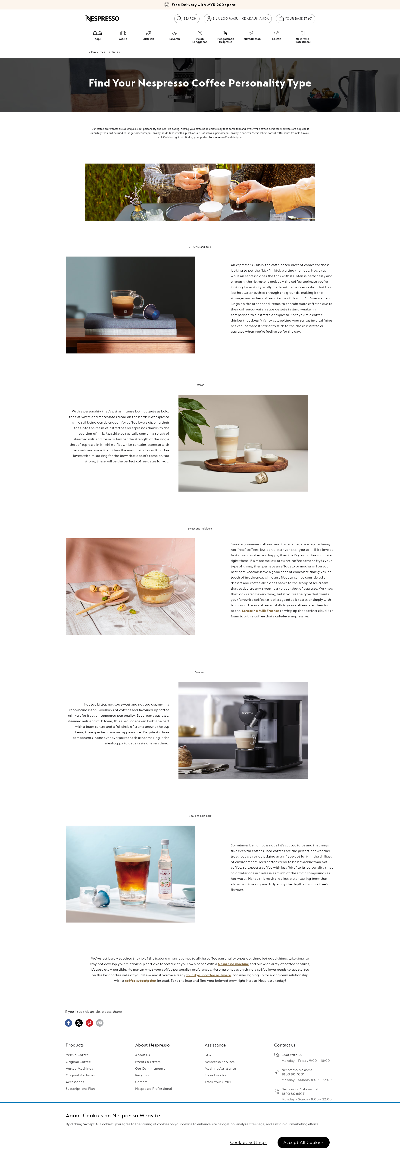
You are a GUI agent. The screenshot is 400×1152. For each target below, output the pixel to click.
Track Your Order (218, 1082)
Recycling (142, 1075)
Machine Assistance (220, 1068)
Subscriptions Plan (80, 1089)
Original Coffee (78, 1062)
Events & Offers (147, 1062)
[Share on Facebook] (68, 1026)
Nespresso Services (220, 1062)
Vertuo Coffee (77, 1055)
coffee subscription (140, 981)
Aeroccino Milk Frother (260, 611)
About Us (142, 1055)
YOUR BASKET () (300, 18)
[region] (200, 1127)
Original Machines (80, 1075)
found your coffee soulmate (208, 975)
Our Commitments (150, 1068)
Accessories (75, 1082)
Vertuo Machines (79, 1068)
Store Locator (215, 1075)
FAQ (208, 1055)
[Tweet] (79, 1026)
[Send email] (99, 1026)
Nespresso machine (233, 964)
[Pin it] (89, 1026)
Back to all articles (105, 52)
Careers (141, 1082)
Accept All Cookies (303, 1142)
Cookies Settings (248, 1142)
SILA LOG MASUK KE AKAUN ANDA (241, 19)
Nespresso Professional (153, 1089)
